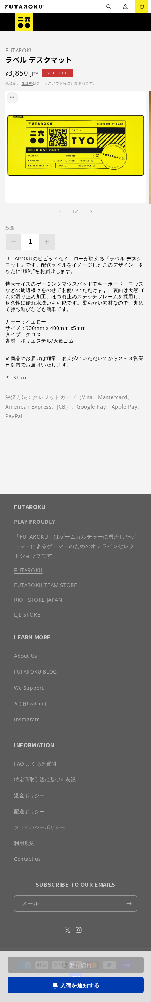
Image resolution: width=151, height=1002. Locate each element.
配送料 (27, 82)
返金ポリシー (29, 795)
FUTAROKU (28, 570)
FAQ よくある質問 (35, 763)
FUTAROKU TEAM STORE (45, 584)
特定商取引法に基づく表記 (45, 779)
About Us (25, 655)
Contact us (27, 858)
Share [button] (20, 377)
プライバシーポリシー (39, 827)
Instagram (27, 719)
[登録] (129, 903)
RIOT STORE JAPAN (38, 599)
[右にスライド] (91, 211)
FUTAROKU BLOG (35, 671)
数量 (10, 228)
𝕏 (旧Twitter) (30, 703)
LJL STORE (27, 614)
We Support (29, 687)
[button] (108, 6)
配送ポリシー (29, 811)
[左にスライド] (60, 211)
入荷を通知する (80, 985)
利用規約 (24, 843)
